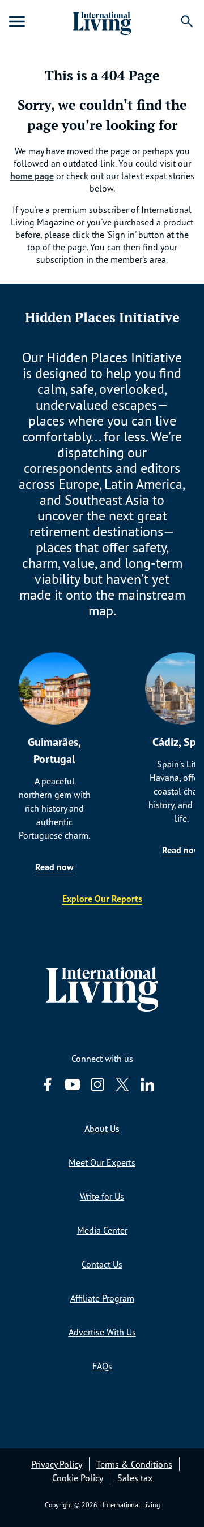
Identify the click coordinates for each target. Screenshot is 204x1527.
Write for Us (102, 1196)
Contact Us (102, 1264)
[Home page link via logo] (102, 21)
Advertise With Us (102, 1332)
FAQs (102, 1366)
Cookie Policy (77, 1477)
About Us (102, 1128)
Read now (54, 867)
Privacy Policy (56, 1464)
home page (32, 175)
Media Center (102, 1230)
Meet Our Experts (102, 1162)
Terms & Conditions (134, 1464)
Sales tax (134, 1477)
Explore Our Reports (102, 898)
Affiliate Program (102, 1298)
